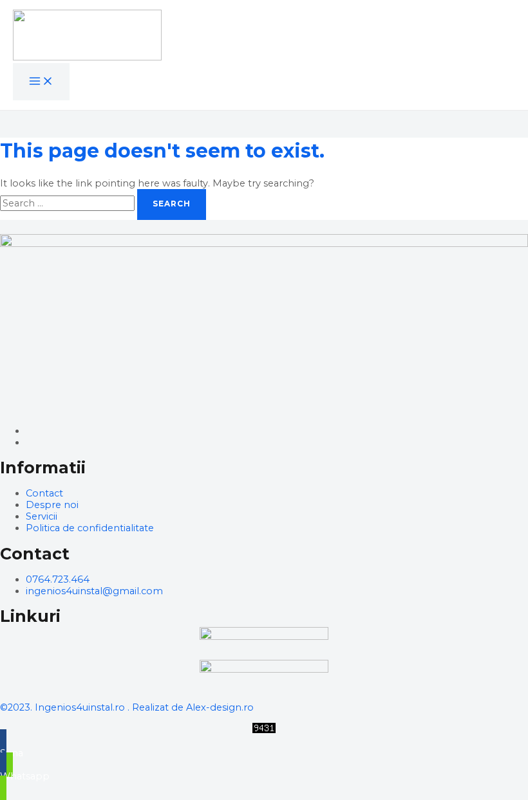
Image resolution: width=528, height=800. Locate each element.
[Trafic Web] (264, 730)
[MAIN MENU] (41, 82)
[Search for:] (68, 203)
